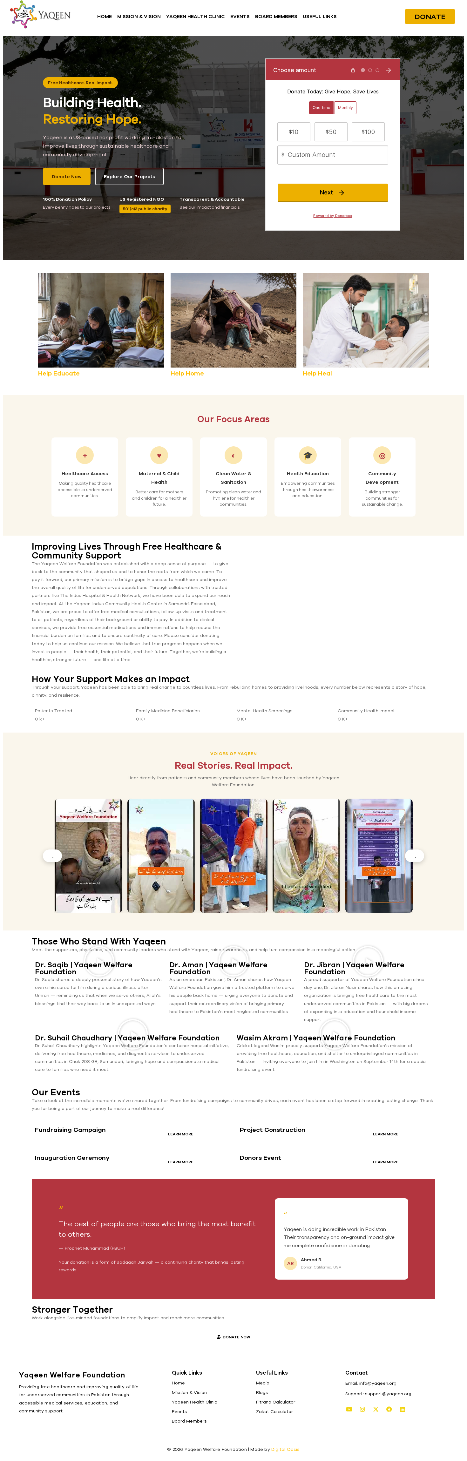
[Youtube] (349, 1409)
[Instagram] (362, 1409)
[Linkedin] (402, 1409)
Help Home (187, 373)
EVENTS (240, 16)
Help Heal (317, 373)
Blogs (262, 1392)
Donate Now (67, 176)
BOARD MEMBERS (276, 16)
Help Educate (59, 373)
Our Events (56, 1092)
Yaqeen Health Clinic (194, 1401)
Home (178, 1382)
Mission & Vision (189, 1392)
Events (179, 1411)
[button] (321, 16)
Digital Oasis (285, 1449)
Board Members (189, 1421)
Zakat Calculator (274, 1411)
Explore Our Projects (129, 176)
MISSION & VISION (139, 16)
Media (262, 1382)
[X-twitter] (376, 1409)
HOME (104, 16)
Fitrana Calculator (275, 1401)
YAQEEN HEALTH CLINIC (195, 16)
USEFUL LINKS (320, 16)
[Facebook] (389, 1409)
